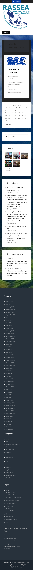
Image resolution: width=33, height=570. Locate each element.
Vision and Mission (13, 495)
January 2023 (10, 384)
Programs (11, 64)
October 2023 (10, 363)
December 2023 (10, 360)
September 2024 (10, 341)
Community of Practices (13, 444)
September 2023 (10, 365)
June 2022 (9, 392)
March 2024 (9, 355)
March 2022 (9, 400)
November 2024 (10, 336)
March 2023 (9, 379)
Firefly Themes (17, 567)
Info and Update (12, 61)
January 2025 (10, 333)
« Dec (6, 124)
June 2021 (9, 421)
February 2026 (10, 307)
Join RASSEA (11, 511)
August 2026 (9, 301)
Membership (9, 506)
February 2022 (10, 403)
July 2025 (8, 317)
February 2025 (10, 331)
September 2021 (10, 413)
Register (8, 467)
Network (8, 514)
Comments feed (10, 475)
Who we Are (11, 492)
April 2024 (9, 352)
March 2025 (9, 328)
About (10, 58)
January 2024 (10, 357)
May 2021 (8, 424)
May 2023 (8, 376)
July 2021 (8, 419)
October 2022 (10, 387)
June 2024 (9, 349)
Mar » (10, 124)
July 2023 (8, 371)
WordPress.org (10, 478)
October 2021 (10, 411)
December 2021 (10, 405)
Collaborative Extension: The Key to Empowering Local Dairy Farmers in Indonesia (17, 263)
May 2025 (8, 323)
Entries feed (9, 472)
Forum (23, 58)
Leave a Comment (15, 92)
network (8, 452)
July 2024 (8, 347)
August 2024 (9, 344)
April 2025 (9, 325)
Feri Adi (12, 78)
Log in (7, 470)
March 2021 (9, 427)
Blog (16, 58)
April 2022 (9, 397)
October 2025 (10, 312)
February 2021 (10, 429)
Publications (21, 64)
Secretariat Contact (12, 519)
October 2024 (10, 339)
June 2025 (9, 320)
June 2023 (9, 373)
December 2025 (10, 309)
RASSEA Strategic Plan (14, 497)
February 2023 (10, 381)
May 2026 (8, 304)
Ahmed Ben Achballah (13, 269)
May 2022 (8, 395)
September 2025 (10, 315)
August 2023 (9, 368)
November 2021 (10, 408)
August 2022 (9, 389)
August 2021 (9, 416)
